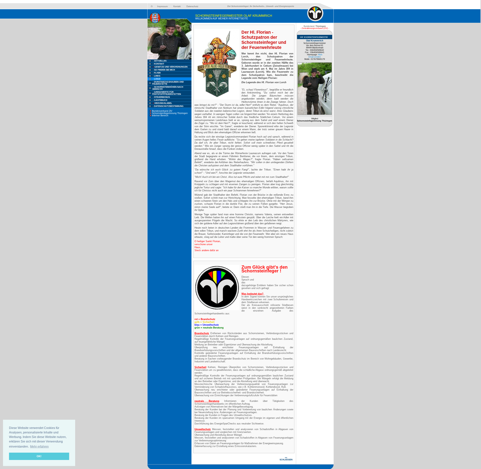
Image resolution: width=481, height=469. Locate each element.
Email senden (315, 57)
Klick (320, 54)
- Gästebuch (160, 100)
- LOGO (156, 79)
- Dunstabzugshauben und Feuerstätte (168, 83)
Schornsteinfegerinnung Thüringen (170, 113)
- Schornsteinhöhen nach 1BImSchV (167, 88)
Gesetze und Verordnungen (170, 67)
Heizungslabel (162, 103)
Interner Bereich (160, 115)
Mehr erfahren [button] (39, 446)
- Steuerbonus (161, 97)
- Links (156, 76)
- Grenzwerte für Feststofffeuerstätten (166, 93)
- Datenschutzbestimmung (168, 106)
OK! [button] (39, 456)
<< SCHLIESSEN (286, 458)
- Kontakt (158, 64)
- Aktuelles (159, 61)
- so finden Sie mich (164, 70)
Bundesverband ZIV (162, 111)
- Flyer (157, 73)
